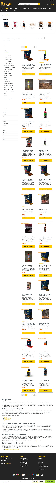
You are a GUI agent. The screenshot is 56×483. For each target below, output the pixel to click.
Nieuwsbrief (40, 458)
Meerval (5, 119)
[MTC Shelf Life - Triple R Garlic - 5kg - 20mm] (45, 199)
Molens (4, 128)
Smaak (17, 38)
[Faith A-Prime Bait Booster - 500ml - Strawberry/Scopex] (28, 343)
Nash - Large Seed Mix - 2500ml (44, 381)
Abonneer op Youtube (42, 467)
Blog (35, 440)
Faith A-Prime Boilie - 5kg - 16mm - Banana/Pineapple (45, 266)
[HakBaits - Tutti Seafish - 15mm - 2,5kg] (45, 84)
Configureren (41, 481)
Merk (3, 38)
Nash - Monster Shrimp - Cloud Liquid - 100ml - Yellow (28, 381)
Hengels (5, 77)
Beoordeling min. (39, 38)
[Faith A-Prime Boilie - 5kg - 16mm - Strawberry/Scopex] (28, 55)
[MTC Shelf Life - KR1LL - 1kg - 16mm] (45, 314)
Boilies (5, 417)
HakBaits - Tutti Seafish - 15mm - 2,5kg (45, 94)
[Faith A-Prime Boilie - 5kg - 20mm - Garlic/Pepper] (28, 113)
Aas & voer (5, 123)
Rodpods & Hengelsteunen (9, 91)
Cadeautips (6, 71)
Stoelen (5, 95)
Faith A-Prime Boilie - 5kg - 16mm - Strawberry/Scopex (28, 65)
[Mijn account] (47, 4)
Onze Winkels (40, 459)
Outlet (4, 139)
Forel (4, 116)
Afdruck (21, 466)
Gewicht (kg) (24, 38)
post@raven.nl (4, 460)
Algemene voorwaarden (24, 465)
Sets (5, 93)
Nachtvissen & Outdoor (8, 83)
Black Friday (40, 462)
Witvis (4, 114)
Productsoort (10, 38)
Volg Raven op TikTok (42, 469)
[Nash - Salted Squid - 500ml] (28, 285)
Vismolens (6, 110)
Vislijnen (4, 130)
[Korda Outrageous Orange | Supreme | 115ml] (45, 228)
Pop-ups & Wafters (8, 63)
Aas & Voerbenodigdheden (9, 65)
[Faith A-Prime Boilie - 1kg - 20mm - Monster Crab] (28, 170)
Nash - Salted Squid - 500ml (27, 295)
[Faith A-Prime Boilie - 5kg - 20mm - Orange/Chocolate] (28, 314)
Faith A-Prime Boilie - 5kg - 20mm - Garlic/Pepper (28, 122)
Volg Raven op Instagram (43, 465)
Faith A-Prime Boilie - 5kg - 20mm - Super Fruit (45, 180)
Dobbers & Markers (7, 73)
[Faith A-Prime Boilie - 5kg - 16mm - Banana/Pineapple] (45, 256)
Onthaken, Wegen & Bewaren (9, 87)
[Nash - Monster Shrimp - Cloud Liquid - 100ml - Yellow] (28, 371)
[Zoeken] (39, 4)
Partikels (5, 420)
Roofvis (4, 112)
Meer (4, 134)
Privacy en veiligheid (23, 467)
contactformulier (8, 463)
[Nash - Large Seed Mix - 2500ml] (45, 371)
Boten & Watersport (8, 69)
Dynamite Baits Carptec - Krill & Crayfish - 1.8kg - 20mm (28, 151)
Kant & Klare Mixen (8, 55)
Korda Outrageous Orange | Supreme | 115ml (45, 237)
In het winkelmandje (28, 74)
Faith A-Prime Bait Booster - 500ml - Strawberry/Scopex (28, 352)
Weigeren (35, 481)
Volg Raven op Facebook (43, 466)
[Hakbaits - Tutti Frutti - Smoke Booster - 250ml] (28, 84)
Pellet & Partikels (8, 61)
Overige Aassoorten (8, 59)
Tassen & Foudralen (8, 101)
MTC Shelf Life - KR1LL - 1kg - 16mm (44, 324)
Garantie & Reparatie (23, 459)
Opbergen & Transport (8, 89)
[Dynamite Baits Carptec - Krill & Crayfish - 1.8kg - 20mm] (28, 141)
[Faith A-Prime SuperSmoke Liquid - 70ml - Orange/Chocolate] (45, 55)
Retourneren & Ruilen (24, 463)
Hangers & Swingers (8, 75)
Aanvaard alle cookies (50, 481)
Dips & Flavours (7, 419)
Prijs (32, 38)
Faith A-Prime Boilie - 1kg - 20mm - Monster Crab (28, 180)
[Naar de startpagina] (6, 4)
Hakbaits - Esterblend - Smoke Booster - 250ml (27, 266)
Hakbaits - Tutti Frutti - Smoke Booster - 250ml (27, 94)
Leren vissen (40, 463)
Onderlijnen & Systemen (8, 85)
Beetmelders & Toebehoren (9, 67)
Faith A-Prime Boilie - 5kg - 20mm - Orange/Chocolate (28, 324)
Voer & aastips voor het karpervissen (12, 449)
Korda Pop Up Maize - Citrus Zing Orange (44, 352)
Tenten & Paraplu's (7, 99)
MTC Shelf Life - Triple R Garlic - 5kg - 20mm (44, 209)
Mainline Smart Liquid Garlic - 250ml (44, 151)
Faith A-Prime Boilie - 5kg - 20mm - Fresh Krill (45, 295)
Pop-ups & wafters (7, 418)
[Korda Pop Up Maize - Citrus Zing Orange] (45, 343)
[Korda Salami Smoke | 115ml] (45, 113)
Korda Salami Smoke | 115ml (44, 122)
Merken (4, 137)
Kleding (5, 79)
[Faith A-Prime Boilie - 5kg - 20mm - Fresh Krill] (45, 285)
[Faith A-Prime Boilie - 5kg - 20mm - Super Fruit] (45, 170)
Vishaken (6, 103)
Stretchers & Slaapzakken (9, 97)
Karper (4, 45)
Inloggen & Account (23, 461)
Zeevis (4, 121)
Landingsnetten (7, 81)
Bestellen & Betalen (23, 458)
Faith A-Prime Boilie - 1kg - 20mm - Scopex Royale (28, 209)
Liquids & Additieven (8, 57)
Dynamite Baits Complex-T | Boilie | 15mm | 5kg (28, 237)
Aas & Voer (6, 52)
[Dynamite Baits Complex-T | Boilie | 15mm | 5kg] (28, 228)
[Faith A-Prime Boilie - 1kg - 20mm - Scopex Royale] (28, 199)
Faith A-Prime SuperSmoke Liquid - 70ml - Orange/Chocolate (45, 65)
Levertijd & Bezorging (24, 462)
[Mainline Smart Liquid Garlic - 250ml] (45, 141)
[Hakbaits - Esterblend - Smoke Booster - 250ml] (28, 256)
